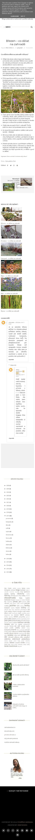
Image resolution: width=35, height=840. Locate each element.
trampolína (7, 630)
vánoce (16, 633)
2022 (7, 499)
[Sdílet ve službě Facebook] (8, 165)
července (9, 535)
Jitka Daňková (19, 370)
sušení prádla (8, 628)
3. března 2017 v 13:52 (20, 374)
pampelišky (22, 617)
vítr (25, 633)
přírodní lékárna (8, 622)
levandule (17, 609)
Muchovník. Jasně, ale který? (21, 665)
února (8, 551)
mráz (9, 613)
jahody (15, 601)
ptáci (6, 620)
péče (10, 620)
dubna (8, 544)
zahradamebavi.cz (9, 727)
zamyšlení (27, 637)
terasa (28, 628)
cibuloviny (20, 594)
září (7, 528)
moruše (19, 611)
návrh (22, 615)
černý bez (7, 644)
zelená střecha (8, 641)
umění (9, 631)
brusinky (17, 592)
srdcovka (6, 626)
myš (12, 615)
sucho (28, 626)
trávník (13, 630)
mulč (19, 613)
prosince (8, 518)
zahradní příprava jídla (15, 637)
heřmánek (7, 600)
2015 (7, 562)
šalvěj (24, 644)
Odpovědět (11, 359)
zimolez (6, 642)
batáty (28, 588)
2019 (7, 509)
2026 (7, 485)
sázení (23, 628)
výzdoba (10, 635)
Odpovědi (13, 365)
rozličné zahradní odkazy (11, 742)
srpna (8, 531)
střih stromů (21, 626)
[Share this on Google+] (14, 165)
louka (5, 611)
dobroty (7, 595)
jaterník (24, 601)
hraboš (23, 600)
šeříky (28, 644)
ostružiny (10, 617)
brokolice (11, 592)
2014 (7, 565)
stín (15, 626)
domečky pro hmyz (16, 595)
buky (21, 592)
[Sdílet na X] (11, 165)
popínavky (23, 619)
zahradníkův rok (10, 161)
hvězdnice (9, 601)
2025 (7, 489)
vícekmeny (21, 633)
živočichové (13, 646)
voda (28, 631)
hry (5, 602)
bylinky (13, 594)
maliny (10, 611)
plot (9, 619)
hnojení (13, 600)
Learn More (15, 16)
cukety (28, 594)
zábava (11, 642)
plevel (6, 619)
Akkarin (11, 322)
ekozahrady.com (9, 731)
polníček (18, 619)
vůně (18, 635)
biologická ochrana (9, 590)
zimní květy (17, 641)
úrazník (17, 643)
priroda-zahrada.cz (10, 735)
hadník (28, 598)
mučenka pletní (25, 613)
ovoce (16, 617)
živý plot (20, 646)
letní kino (11, 609)
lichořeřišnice (23, 609)
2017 (7, 516)
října (7, 525)
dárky (23, 595)
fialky (20, 598)
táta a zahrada (20, 630)
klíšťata (22, 606)
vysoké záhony (9, 633)
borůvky (22, 590)
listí (29, 609)
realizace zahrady (23, 622)
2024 (7, 492)
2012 (7, 572)
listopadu (9, 522)
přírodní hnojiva (25, 620)
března (8, 548)
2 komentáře (29, 47)
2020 (7, 505)
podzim (14, 619)
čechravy (27, 642)
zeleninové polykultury (21, 639)
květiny (23, 608)
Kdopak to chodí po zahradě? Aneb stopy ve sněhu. (20, 705)
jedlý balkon (13, 603)
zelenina (7, 639)
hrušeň (28, 600)
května (8, 541)
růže (16, 624)
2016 (7, 558)
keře (18, 606)
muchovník (15, 613)
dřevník (28, 595)
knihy (27, 605)
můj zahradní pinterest (11, 738)
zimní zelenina (25, 641)
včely (15, 635)
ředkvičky (20, 644)
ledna (8, 554)
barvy (23, 588)
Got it (23, 16)
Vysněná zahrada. (25, 822)
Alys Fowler (8, 588)
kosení (18, 608)
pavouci (28, 617)
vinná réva (22, 631)
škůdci (6, 646)
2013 (7, 568)
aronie (19, 588)
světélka (17, 628)
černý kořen (14, 644)
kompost (7, 608)
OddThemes (22, 825)
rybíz (12, 624)
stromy (12, 626)
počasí (28, 619)
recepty (7, 624)
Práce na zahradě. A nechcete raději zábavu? (17, 156)
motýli (24, 611)
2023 (7, 495)
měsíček (16, 615)
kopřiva (12, 607)
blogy (18, 590)
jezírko (12, 605)
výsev (5, 635)
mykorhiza (7, 615)
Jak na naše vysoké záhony (21, 675)
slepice (20, 624)
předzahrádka (16, 620)
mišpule (14, 611)
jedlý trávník (20, 603)
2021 (7, 502)
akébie (14, 588)
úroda (23, 642)
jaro (20, 601)
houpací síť (18, 600)
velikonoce (15, 631)
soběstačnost (26, 624)
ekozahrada (10, 597)
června (8, 538)
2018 (7, 512)
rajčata (15, 622)
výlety (28, 633)
